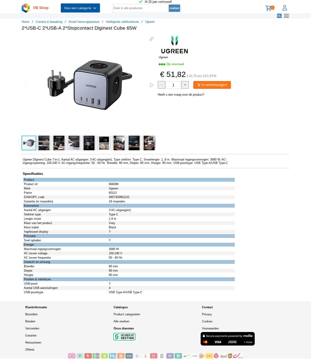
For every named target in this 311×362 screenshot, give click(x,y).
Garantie (30, 335)
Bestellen (31, 314)
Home (25, 21)
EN (286, 16)
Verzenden (32, 328)
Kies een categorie (78, 8)
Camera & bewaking (49, 21)
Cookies (207, 321)
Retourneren (33, 342)
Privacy (207, 314)
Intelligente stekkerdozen (122, 21)
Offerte (29, 349)
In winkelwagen (214, 85)
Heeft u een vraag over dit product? (181, 94)
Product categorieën (127, 314)
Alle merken (121, 321)
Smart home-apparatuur (84, 21)
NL (279, 16)
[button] (151, 39)
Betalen (30, 321)
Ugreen (150, 21)
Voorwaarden (210, 328)
